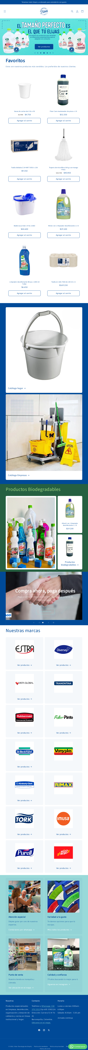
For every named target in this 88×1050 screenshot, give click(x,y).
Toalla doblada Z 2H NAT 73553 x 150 (24, 168)
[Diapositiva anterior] (33, 622)
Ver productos (44, 47)
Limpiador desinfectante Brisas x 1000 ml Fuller (24, 283)
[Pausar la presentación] (54, 622)
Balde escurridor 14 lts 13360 (24, 226)
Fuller (16, 1046)
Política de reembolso (41, 1046)
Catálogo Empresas (17, 475)
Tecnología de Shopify (25, 1046)
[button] (4, 11)
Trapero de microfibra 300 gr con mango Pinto (63, 169)
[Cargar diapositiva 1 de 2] (39, 622)
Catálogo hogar (15, 388)
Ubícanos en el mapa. (41, 1023)
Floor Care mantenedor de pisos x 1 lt (63, 111)
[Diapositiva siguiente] (48, 622)
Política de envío (45, 1048)
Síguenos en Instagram (58, 984)
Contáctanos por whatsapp (20, 930)
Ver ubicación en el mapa (20, 988)
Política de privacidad (57, 1046)
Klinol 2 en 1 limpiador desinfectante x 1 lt (63, 226)
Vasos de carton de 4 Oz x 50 (24, 111)
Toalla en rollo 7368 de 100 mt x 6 (63, 282)
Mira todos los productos (58, 930)
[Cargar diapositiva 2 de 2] (43, 622)
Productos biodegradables (68, 563)
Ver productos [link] (62, 868)
